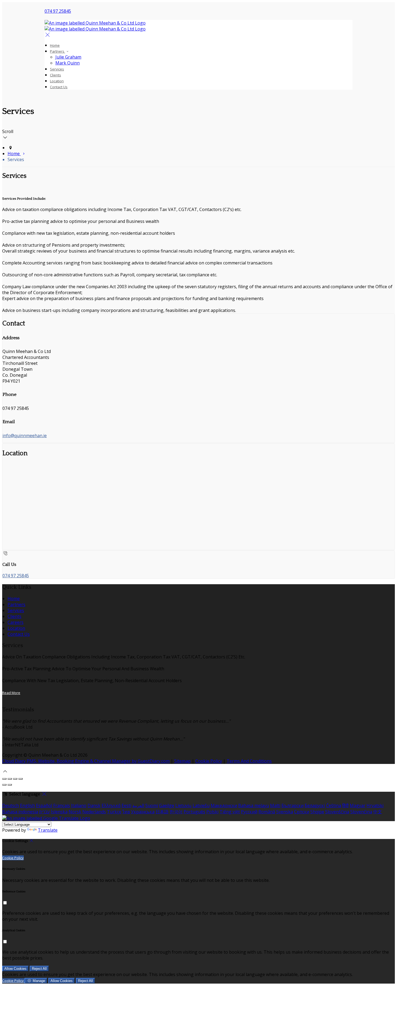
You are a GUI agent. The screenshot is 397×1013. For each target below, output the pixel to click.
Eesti (126, 805)
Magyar (357, 805)
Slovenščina (337, 812)
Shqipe (317, 812)
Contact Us (59, 86)
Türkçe (114, 812)
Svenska (284, 812)
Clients (55, 75)
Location (57, 81)
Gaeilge (166, 805)
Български (292, 805)
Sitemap (182, 761)
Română (266, 812)
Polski (212, 812)
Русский (249, 812)
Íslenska (59, 812)
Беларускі (315, 805)
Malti (275, 805)
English (27, 805)
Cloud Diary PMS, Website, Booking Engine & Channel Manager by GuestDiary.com (86, 761)
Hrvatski (374, 805)
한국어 (176, 812)
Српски (301, 812)
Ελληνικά (111, 805)
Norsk (75, 812)
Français (61, 805)
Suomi (151, 805)
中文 (377, 812)
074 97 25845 (58, 11)
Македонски (224, 805)
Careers (15, 622)
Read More (11, 692)
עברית (44, 812)
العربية (138, 805)
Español (44, 805)
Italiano (78, 805)
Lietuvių (183, 805)
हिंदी (345, 805)
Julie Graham (68, 57)
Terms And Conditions (249, 761)
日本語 (162, 812)
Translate (48, 830)
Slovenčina (361, 812)
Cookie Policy (208, 761)
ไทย (126, 812)
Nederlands (94, 812)
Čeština (333, 805)
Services (57, 69)
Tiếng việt (230, 812)
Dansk (94, 805)
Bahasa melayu (253, 805)
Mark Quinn (67, 63)
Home (55, 45)
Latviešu (201, 805)
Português (194, 812)
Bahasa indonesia (20, 812)
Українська (142, 812)
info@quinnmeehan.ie (24, 435)
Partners (57, 51)
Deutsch (10, 805)
